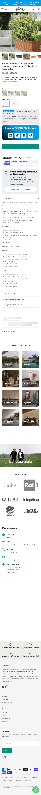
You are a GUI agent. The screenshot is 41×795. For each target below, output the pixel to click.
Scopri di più (31, 116)
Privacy (4, 712)
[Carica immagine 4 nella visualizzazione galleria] (20, 32)
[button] (20, 453)
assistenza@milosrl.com (14, 560)
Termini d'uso (6, 709)
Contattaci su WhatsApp (20, 190)
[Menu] (2, 9)
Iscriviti (7, 750)
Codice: (28, 4)
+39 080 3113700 (12, 552)
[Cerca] (7, 9)
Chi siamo (5, 699)
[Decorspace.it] (21, 9)
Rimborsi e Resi (7, 702)
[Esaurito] (4, 93)
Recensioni (5, 721)
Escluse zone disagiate (9, 81)
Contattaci (5, 706)
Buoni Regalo (6, 718)
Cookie (4, 715)
